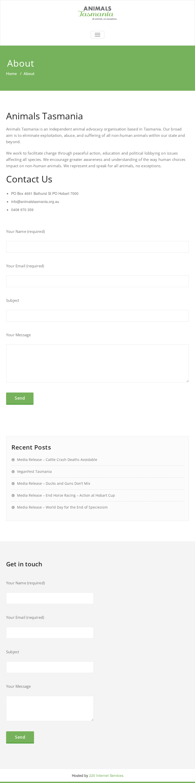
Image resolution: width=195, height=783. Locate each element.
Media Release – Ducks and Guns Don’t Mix (53, 483)
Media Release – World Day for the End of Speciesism (62, 507)
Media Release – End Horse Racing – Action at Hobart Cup (66, 495)
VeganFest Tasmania (34, 471)
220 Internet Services (106, 775)
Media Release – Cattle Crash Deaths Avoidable (57, 459)
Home (11, 73)
